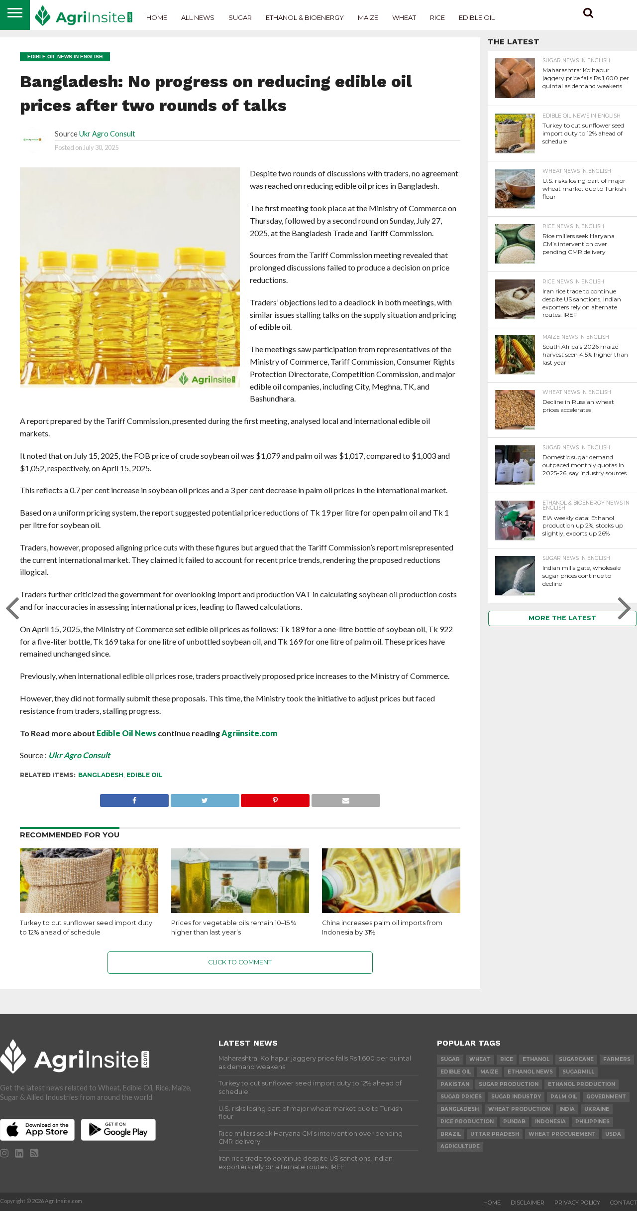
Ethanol (536, 1059)
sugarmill (578, 1072)
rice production (467, 1121)
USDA (613, 1134)
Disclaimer (527, 1202)
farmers (617, 1059)
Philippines (592, 1121)
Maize (368, 17)
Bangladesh (100, 775)
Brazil (450, 1134)
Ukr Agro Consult (107, 134)
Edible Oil (477, 17)
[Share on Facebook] (134, 798)
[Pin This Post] (275, 798)
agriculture (460, 1146)
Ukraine (596, 1109)
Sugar (240, 17)
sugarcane (576, 1059)
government (606, 1096)
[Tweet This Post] (204, 798)
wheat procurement (562, 1134)
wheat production (519, 1109)
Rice (437, 17)
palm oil (563, 1096)
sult (103, 755)
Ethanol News (530, 1072)
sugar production (508, 1084)
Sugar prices (461, 1096)
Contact (623, 1202)
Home (156, 17)
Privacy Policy (577, 1202)
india (567, 1109)
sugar (450, 1059)
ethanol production (581, 1084)
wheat (480, 1059)
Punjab (514, 1121)
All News (197, 17)
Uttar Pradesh (494, 1134)
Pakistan (454, 1084)
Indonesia (550, 1121)
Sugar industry (516, 1096)
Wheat (404, 17)
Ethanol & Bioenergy (305, 17)
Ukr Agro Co (70, 755)
